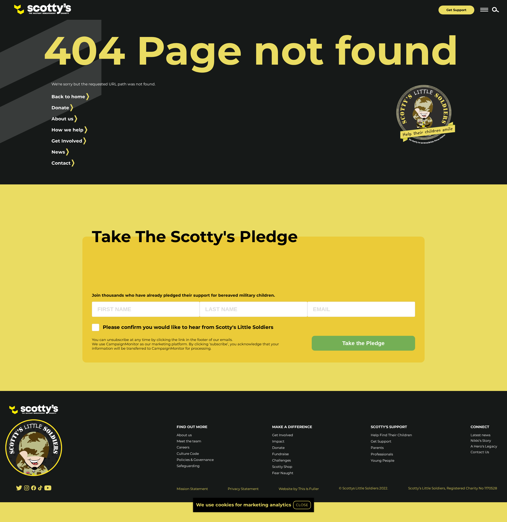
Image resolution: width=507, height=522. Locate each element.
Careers (183, 447)
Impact (278, 441)
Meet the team (189, 441)
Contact (61, 163)
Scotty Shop (282, 467)
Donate (60, 107)
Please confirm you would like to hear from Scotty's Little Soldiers (188, 327)
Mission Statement (192, 489)
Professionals (382, 454)
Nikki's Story (481, 441)
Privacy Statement (243, 489)
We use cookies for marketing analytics (243, 505)
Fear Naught (282, 473)
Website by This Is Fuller (299, 489)
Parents (377, 448)
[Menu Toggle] (484, 10)
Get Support (456, 10)
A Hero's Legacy (484, 446)
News (58, 152)
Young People (382, 461)
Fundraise (280, 454)
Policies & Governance (195, 460)
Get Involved (66, 141)
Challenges (281, 460)
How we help (67, 130)
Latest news (480, 435)
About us (62, 119)
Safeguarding (188, 466)
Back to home (68, 96)
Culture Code (188, 454)
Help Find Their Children (391, 435)
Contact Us (480, 452)
